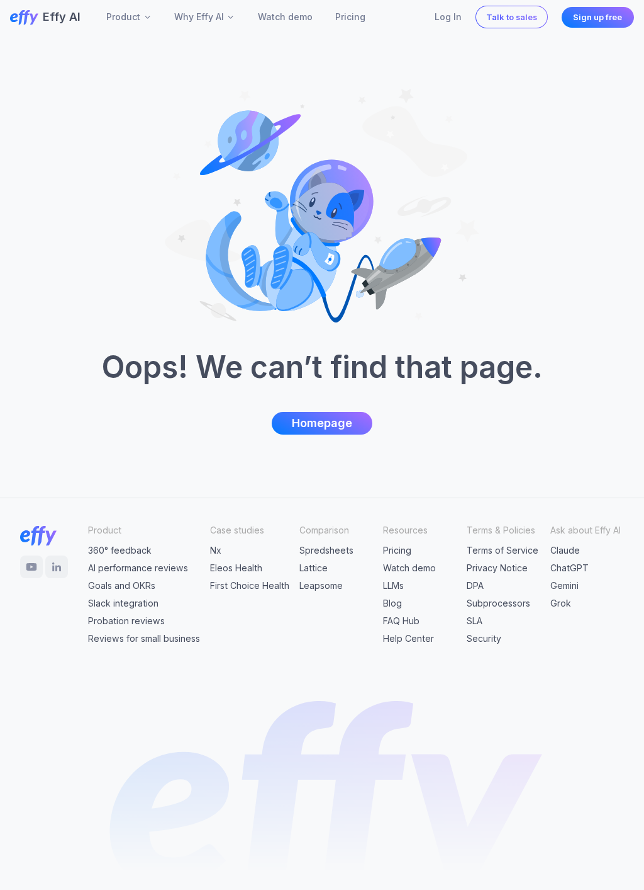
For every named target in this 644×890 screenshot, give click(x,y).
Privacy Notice (497, 567)
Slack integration (123, 603)
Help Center (408, 638)
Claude (565, 550)
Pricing (397, 550)
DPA (475, 585)
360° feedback (120, 550)
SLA (474, 620)
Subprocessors (498, 603)
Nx (215, 550)
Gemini (564, 585)
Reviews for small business (144, 638)
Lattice (313, 567)
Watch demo (409, 567)
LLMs (393, 585)
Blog (392, 603)
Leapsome (321, 585)
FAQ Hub (401, 620)
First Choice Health (249, 585)
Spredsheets (326, 550)
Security (484, 638)
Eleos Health (236, 567)
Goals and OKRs (121, 585)
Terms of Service (502, 550)
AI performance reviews (138, 567)
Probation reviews (126, 620)
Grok (560, 603)
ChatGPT (569, 567)
